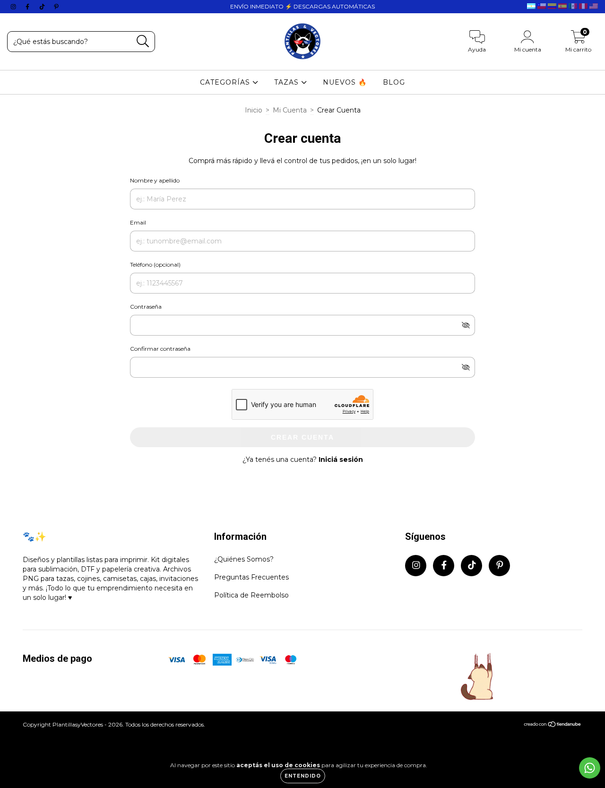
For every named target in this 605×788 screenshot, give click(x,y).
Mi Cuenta (290, 110)
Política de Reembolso (251, 595)
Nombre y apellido (155, 180)
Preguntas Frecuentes (251, 577)
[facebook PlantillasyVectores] (28, 6)
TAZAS (287, 82)
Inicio (253, 110)
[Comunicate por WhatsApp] (589, 768)
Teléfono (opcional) (155, 264)
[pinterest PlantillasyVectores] (56, 6)
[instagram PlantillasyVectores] (14, 6)
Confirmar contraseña (160, 348)
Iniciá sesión (341, 459)
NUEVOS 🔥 (345, 82)
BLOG (394, 82)
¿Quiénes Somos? (244, 559)
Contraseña (146, 306)
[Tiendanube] (552, 724)
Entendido (303, 776)
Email (138, 222)
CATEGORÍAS (226, 82)
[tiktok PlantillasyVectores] (43, 6)
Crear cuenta (302, 437)
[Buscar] (143, 41)
